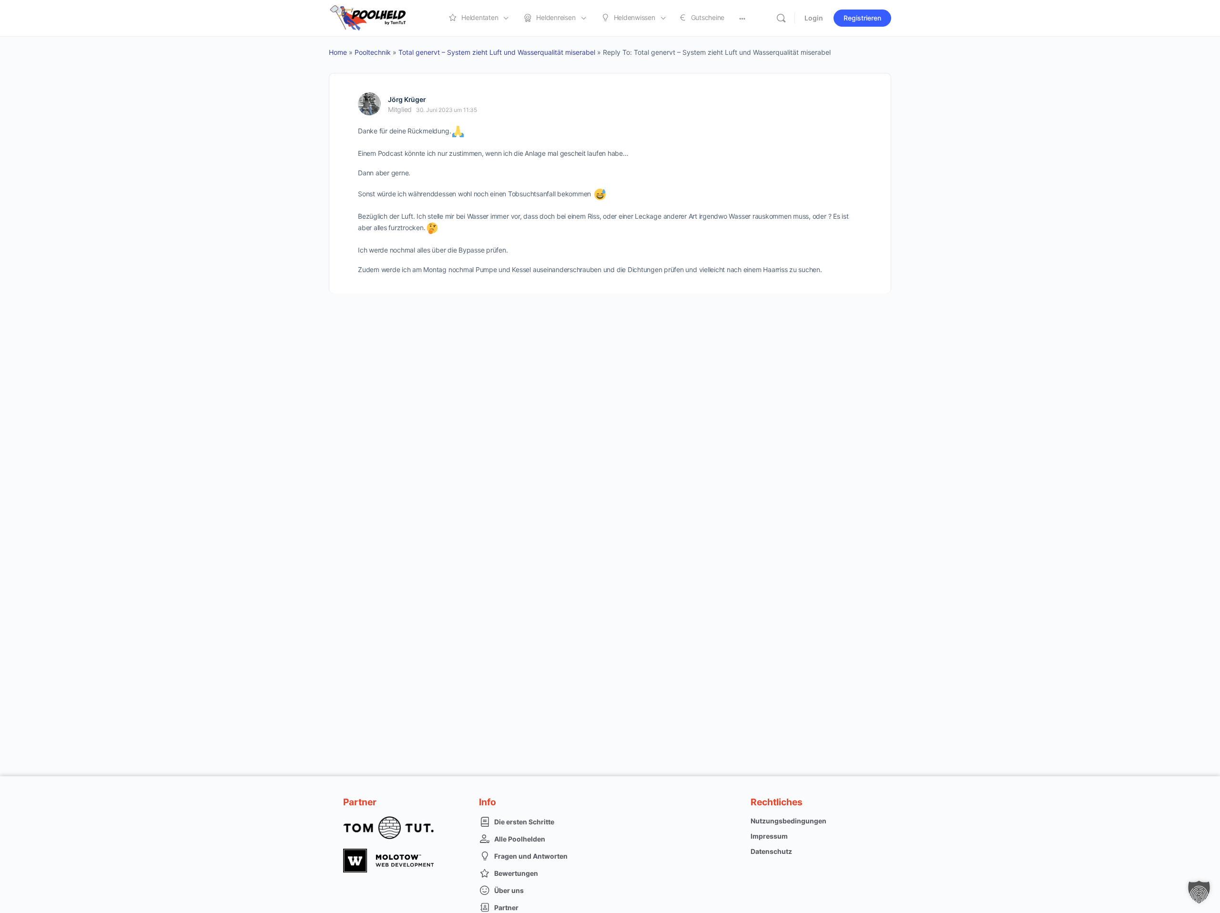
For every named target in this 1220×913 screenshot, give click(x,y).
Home (338, 52)
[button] (1199, 892)
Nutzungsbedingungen (788, 821)
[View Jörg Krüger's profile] (369, 103)
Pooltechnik (373, 52)
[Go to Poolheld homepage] (376, 17)
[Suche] (781, 18)
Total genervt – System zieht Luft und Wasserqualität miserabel (496, 52)
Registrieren (862, 18)
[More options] (742, 18)
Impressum (769, 836)
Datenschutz (771, 851)
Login (813, 18)
